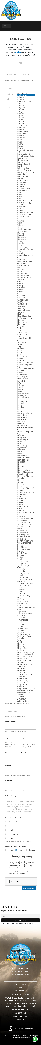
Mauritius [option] (21, 419)
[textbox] (26, 89)
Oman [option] (20, 482)
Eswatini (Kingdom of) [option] (25, 256)
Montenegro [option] (22, 440)
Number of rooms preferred (15, 753)
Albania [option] (20, 97)
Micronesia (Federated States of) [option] (25, 427)
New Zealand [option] (23, 460)
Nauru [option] (20, 452)
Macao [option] (20, 399)
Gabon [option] (20, 282)
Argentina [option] (21, 115)
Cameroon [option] (22, 184)
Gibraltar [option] (21, 292)
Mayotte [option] (21, 421)
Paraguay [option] (21, 494)
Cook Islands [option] (23, 217)
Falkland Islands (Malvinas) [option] (24, 262)
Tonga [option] (20, 626)
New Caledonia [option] (24, 458)
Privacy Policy (20, 987)
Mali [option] (19, 409)
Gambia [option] (20, 284)
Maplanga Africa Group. (14, 1001)
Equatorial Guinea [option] (25, 249)
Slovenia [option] (21, 571)
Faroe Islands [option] (23, 265)
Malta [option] (19, 411)
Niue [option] (19, 468)
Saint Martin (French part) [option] (23, 534)
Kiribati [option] (20, 361)
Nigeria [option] (20, 466)
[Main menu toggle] (6, 26)
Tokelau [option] (20, 624)
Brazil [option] (19, 166)
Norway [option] (20, 480)
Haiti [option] (19, 314)
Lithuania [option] (21, 395)
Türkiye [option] (20, 642)
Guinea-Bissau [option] (23, 310)
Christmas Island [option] (24, 201)
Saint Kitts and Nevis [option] (23, 528)
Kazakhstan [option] (22, 357)
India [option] (19, 328)
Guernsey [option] (21, 306)
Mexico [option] (20, 423)
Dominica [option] (21, 237)
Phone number (11, 721)
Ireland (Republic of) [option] (24, 339)
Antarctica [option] (21, 109)
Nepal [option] (20, 454)
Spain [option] (19, 587)
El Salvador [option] (22, 247)
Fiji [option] (18, 267)
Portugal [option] (21, 504)
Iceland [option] (20, 326)
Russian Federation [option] (25, 512)
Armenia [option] (21, 118)
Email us (20, 1019)
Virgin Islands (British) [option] (23, 686)
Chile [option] (19, 197)
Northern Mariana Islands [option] (25, 477)
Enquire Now (28, 888)
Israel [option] (19, 344)
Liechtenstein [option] (23, 393)
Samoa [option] (20, 545)
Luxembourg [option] (23, 397)
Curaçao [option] (21, 225)
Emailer (11, 830)
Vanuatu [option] (21, 672)
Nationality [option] (22, 93)
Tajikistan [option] (21, 612)
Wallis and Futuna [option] (25, 691)
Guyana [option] (20, 312)
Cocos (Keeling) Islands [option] (24, 204)
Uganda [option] (20, 644)
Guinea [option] (20, 308)
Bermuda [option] (21, 144)
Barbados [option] (21, 134)
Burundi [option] (20, 178)
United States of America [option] (24, 665)
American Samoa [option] (24, 101)
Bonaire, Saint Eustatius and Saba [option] (25, 155)
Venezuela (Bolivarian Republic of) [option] (22, 679)
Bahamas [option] (21, 128)
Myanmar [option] (21, 448)
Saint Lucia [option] (22, 531)
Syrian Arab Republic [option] (22, 605)
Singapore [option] (21, 563)
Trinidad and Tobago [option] (22, 629)
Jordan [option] (20, 354)
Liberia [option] (20, 389)
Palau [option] (19, 486)
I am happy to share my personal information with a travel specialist (21, 857)
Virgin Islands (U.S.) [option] (26, 689)
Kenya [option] (20, 359)
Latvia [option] (20, 383)
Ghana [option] (20, 290)
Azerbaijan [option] (22, 126)
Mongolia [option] (21, 438)
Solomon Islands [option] (24, 573)
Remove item (10, 107)
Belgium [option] (21, 138)
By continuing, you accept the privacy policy (21, 923)
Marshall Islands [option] (24, 413)
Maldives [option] (21, 407)
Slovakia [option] (21, 569)
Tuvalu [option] (20, 640)
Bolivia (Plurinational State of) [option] (25, 150)
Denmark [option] (21, 233)
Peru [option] (19, 496)
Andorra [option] (21, 103)
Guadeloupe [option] (22, 300)
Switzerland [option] (22, 602)
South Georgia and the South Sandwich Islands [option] (25, 581)
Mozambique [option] (23, 446)
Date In (8, 765)
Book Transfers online (20, 975)
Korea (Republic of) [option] (25, 369)
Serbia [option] (20, 557)
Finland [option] (20, 269)
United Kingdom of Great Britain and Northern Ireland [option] (25, 654)
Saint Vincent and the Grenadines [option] (25, 542)
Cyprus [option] (20, 227)
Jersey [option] (20, 352)
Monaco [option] (20, 436)
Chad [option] (19, 194)
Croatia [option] (20, 221)
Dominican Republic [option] (22, 240)
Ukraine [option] (20, 646)
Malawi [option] (20, 403)
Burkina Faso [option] (23, 176)
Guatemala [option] (22, 304)
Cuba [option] (19, 223)
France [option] (20, 271)
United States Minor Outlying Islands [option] (24, 660)
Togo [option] (19, 622)
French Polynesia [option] (24, 275)
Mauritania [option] (22, 417)
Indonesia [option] (21, 330)
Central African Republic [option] (24, 191)
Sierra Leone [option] (22, 561)
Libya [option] (19, 391)
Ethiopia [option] (21, 259)
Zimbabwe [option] (22, 699)
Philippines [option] (22, 498)
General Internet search (17, 822)
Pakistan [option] (21, 484)
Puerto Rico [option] (22, 506)
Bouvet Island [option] (23, 164)
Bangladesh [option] (22, 132)
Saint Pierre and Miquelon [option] (24, 538)
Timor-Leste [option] (22, 620)
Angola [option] (20, 105)
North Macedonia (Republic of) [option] (25, 473)
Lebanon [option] (21, 385)
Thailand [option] (21, 618)
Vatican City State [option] (25, 674)
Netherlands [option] (22, 456)
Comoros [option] (21, 209)
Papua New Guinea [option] (25, 492)
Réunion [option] (21, 517)
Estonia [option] (20, 253)
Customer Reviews (21, 990)
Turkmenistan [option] (23, 634)
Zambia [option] (20, 697)
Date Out (9, 780)
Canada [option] (20, 186)
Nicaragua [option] (21, 462)
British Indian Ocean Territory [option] (24, 169)
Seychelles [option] (22, 559)
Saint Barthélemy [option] (25, 519)
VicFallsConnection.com (15, 998)
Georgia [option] (20, 286)
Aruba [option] (20, 120)
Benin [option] (19, 142)
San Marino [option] (22, 547)
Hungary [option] (21, 324)
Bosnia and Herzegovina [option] (22, 159)
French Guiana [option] (23, 273)
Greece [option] (20, 294)
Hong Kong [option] (22, 322)
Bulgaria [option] (21, 174)
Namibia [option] (21, 450)
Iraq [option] (19, 336)
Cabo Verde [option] (22, 180)
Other (11, 838)
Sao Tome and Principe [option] (23, 550)
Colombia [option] (21, 207)
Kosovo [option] (20, 371)
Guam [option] (20, 302)
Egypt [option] (19, 245)
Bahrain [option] (20, 130)
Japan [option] (19, 350)
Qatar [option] (19, 508)
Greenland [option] (22, 296)
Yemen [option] (20, 695)
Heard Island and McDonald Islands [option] (25, 317)
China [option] (19, 199)
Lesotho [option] (20, 387)
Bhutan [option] (20, 146)
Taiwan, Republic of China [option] (26, 609)
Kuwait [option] (20, 373)
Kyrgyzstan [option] (22, 375)
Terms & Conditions (20, 984)
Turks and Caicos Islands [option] (24, 637)
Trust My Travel (30, 1003)
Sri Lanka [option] (21, 589)
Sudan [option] (20, 591)
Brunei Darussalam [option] (25, 172)
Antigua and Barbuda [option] (22, 112)
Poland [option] (20, 502)
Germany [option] (21, 288)
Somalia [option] (20, 575)
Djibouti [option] (20, 235)
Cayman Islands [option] (24, 188)
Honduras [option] (21, 320)
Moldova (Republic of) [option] (25, 432)
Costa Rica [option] (22, 219)
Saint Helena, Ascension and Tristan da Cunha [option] (24, 523)
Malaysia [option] (21, 405)
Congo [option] (20, 211)
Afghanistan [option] (22, 95)
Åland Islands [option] (23, 701)
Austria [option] (20, 124)
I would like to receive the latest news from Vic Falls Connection (22, 873)
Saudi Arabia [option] (23, 553)
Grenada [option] (21, 298)
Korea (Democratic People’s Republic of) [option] (25, 365)
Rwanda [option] (20, 514)
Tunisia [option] (20, 632)
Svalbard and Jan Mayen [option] (24, 597)
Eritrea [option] (20, 251)
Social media (13, 834)
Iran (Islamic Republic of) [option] (22, 333)
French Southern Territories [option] (24, 279)
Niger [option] (19, 464)
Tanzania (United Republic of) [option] (24, 615)
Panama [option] (21, 490)
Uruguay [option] (21, 668)
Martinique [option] (22, 415)
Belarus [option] (20, 136)
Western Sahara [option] (24, 693)
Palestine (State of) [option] (25, 488)
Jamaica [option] (20, 348)
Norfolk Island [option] (23, 470)
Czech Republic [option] (24, 229)
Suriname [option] (21, 593)
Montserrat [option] (22, 442)
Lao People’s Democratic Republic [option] (22, 379)
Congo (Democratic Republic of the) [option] (25, 214)
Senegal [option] (20, 555)
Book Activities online (20, 972)
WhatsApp (31, 850)
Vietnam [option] (21, 683)
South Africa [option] (22, 577)
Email (20, 850)
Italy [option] (19, 346)
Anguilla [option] (21, 107)
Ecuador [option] (21, 243)
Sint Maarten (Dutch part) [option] (23, 566)
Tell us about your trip (13, 796)
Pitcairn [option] (20, 500)
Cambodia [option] (21, 182)
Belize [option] (20, 140)
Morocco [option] (21, 444)
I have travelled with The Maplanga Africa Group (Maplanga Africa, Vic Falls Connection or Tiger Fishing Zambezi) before (21, 865)
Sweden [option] (20, 600)
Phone (11, 850)
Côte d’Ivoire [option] (22, 231)
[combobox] (20, 394)
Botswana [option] (21, 162)
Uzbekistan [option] (22, 670)
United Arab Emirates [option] (22, 649)
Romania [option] (21, 510)
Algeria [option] (20, 99)
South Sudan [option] (23, 585)
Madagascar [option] (22, 401)
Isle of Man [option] (22, 342)
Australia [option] (21, 122)
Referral (11, 826)
